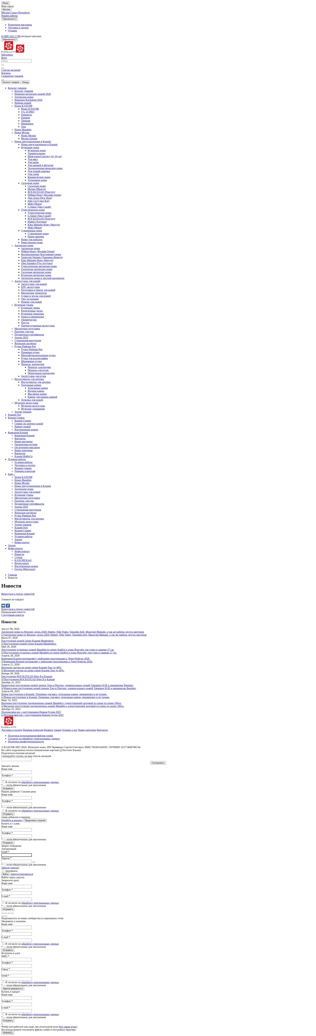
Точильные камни (38, 388)
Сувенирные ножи (38, 233)
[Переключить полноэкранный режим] (9, 913)
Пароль (6, 858)
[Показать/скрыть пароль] (33, 862)
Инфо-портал (21, 551)
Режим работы (9, 15)
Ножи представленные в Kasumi (39, 144)
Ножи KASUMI (30, 108)
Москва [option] (6, 12)
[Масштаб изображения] (12, 913)
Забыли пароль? (10, 867)
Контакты (102, 730)
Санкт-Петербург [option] (20, 12)
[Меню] (2, 79)
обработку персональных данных (40, 782)
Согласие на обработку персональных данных (34, 738)
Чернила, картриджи (39, 367)
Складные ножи (37, 186)
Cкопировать (158, 763)
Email (5, 851)
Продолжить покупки (35, 820)
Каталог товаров (11, 82)
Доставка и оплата (11, 730)
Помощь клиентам (33, 730)
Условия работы (23, 462)
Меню (5, 3)
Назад (25, 82)
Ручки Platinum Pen (31, 349)
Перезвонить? (9, 19)
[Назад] (2, 916)
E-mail (5, 896)
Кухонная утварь (30, 307)
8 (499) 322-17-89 (10, 36)
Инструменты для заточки (36, 382)
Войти (6, 874)
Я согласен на (32, 782)
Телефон (7, 775)
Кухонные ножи (37, 150)
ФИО (5, 956)
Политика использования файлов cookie (30, 735)
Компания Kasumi (24, 435)
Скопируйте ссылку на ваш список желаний (26, 756)
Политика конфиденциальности (26, 741)
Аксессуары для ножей (34, 284)
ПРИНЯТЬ (8, 1033)
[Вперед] (6, 916)
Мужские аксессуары (33, 405)
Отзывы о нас (69, 730)
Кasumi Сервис (22, 420)
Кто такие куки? (68, 1026)
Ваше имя (6, 769)
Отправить (8, 788)
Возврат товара (52, 730)
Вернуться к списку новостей (18, 593)
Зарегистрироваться (22, 874)
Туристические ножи (39, 212)
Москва (6, 9)
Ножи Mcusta (28, 135)
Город (5, 969)
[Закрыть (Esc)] (2, 913)
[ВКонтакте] (3, 606)
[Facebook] (8, 606)
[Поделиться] (6, 913)
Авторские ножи (30, 248)
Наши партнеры (87, 730)
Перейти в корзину (12, 820)
